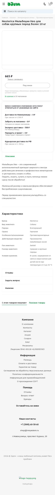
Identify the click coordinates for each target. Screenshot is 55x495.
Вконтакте (26, 411)
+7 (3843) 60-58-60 (29, 424)
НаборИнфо (27, 484)
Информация (27, 355)
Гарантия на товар (27, 367)
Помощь (28, 360)
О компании (27, 324)
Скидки (27, 338)
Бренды (27, 399)
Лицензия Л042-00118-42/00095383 (27, 349)
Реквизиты (27, 345)
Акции (28, 335)
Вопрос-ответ (27, 395)
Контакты (27, 327)
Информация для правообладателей (27, 378)
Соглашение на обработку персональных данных (27, 370)
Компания (27, 319)
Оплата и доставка (28, 363)
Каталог (27, 331)
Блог (27, 342)
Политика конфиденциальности (27, 374)
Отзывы (27, 392)
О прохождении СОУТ (27, 381)
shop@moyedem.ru (29, 430)
